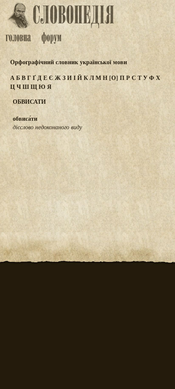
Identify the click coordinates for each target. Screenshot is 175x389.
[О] (113, 77)
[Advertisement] (87, 179)
